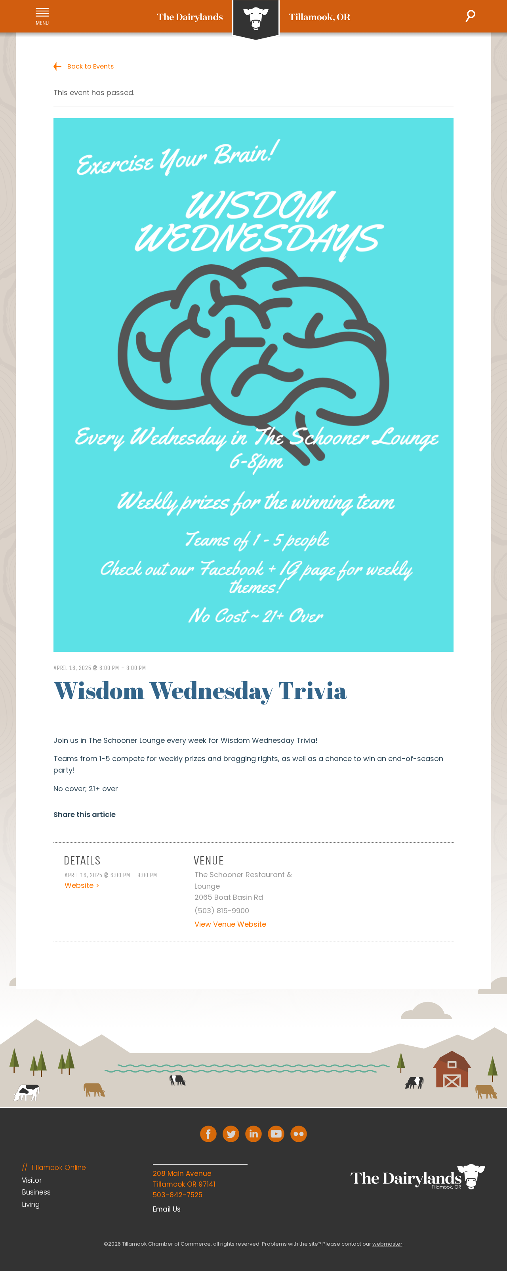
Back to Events (90, 66)
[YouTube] (276, 1134)
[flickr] (298, 1134)
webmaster (387, 1244)
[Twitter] (231, 1134)
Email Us (167, 1209)
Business (36, 1192)
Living (31, 1204)
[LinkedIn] (253, 1134)
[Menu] (42, 16)
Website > (82, 885)
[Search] (470, 16)
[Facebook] (208, 1134)
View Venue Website (230, 924)
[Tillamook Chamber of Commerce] (254, 20)
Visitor (32, 1180)
